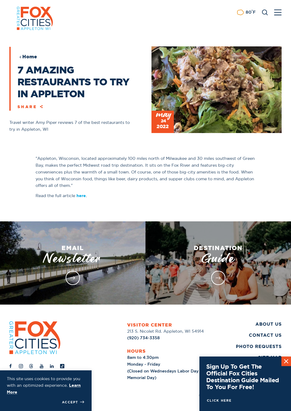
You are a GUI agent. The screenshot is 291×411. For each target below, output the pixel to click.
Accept (70, 402)
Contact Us (265, 335)
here (81, 195)
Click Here (219, 400)
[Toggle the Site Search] (265, 12)
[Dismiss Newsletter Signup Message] (286, 361)
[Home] (35, 337)
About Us (268, 324)
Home (29, 56)
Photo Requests (259, 346)
